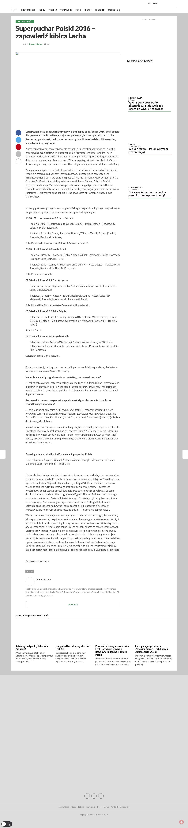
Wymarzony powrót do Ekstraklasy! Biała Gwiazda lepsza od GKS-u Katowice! (145, 105)
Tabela (53, 10)
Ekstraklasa (28, 10)
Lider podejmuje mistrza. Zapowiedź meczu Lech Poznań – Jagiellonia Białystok (152, 649)
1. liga (131, 144)
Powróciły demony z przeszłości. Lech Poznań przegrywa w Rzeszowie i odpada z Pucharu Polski (112, 650)
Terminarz (66, 10)
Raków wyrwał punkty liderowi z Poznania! (32, 648)
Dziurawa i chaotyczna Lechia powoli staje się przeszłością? (147, 193)
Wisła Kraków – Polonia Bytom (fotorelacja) (148, 150)
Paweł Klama (35, 44)
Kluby (42, 10)
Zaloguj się (113, 10)
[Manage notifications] (181, 822)
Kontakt (99, 10)
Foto (78, 10)
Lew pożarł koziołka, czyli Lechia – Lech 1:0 (73, 648)
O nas (87, 10)
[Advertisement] (149, 38)
